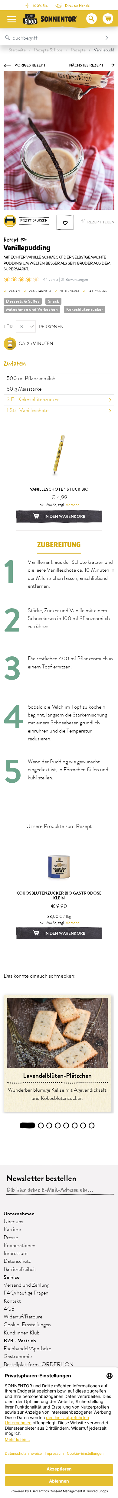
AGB (9, 1309)
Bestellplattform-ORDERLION (39, 1364)
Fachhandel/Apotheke (27, 1348)
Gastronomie (18, 1356)
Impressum (16, 1253)
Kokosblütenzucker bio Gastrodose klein (59, 895)
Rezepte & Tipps (48, 50)
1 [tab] (27, 1126)
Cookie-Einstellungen (27, 1324)
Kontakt (12, 1301)
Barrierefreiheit (20, 1269)
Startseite (17, 50)
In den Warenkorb (64, 516)
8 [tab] (91, 1126)
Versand (73, 505)
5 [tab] (66, 1126)
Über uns (13, 1221)
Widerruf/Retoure (23, 1317)
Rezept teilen (100, 222)
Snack (53, 301)
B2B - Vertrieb (20, 1340)
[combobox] (52, 38)
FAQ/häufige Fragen (26, 1293)
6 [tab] (74, 1126)
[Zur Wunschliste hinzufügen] (65, 222)
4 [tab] (58, 1126)
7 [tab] (83, 1126)
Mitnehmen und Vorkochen (32, 309)
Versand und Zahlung (26, 1285)
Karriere (12, 1229)
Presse (11, 1237)
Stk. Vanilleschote (27, 410)
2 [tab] (41, 1126)
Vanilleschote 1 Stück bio (59, 489)
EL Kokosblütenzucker (33, 399)
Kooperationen (19, 1245)
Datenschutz (17, 1261)
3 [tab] (49, 1126)
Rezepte (78, 50)
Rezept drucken (34, 221)
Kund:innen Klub (22, 1333)
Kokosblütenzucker (84, 309)
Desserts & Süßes (22, 301)
